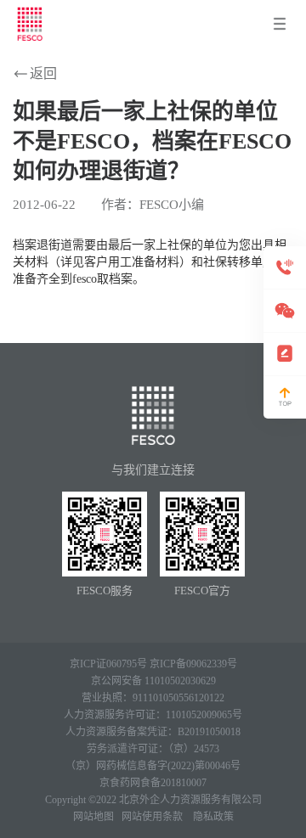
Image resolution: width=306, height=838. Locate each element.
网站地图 (93, 817)
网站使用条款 (152, 817)
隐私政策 (213, 817)
